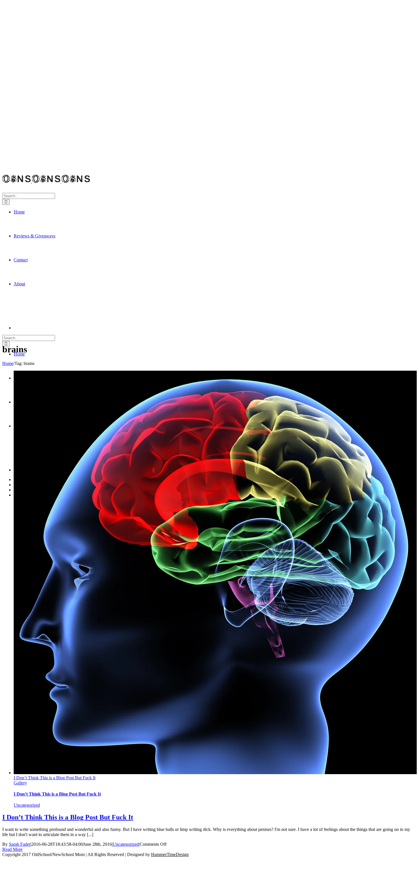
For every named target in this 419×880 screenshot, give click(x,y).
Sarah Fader (19, 844)
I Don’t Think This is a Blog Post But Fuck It (54, 777)
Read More (12, 849)
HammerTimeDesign (170, 854)
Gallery (20, 782)
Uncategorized (27, 805)
